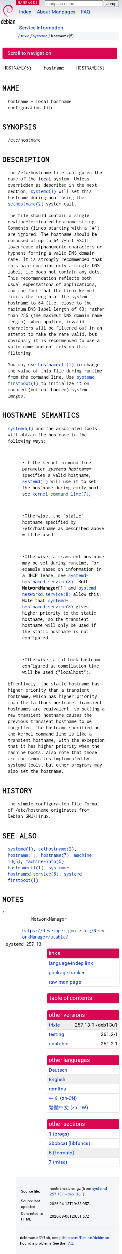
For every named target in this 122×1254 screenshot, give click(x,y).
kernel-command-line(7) (61, 494)
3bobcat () (69, 1143)
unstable (58, 1044)
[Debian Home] (8, 12)
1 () (59, 1134)
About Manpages (56, 12)
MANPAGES (28, 2)
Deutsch (58, 1070)
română (57, 1089)
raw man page (65, 982)
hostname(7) (55, 855)
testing (56, 1034)
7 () (58, 1162)
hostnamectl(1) (56, 364)
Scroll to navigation (29, 53)
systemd (40, 36)
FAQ (85, 12)
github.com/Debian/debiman (83, 1238)
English (57, 1079)
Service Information (41, 28)
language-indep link (71, 963)
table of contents (70, 998)
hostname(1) (22, 855)
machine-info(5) (45, 861)
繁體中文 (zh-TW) (68, 1108)
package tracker (66, 973)
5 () (61, 1153)
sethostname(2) (25, 203)
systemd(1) (43, 191)
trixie (25, 36)
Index (25, 12)
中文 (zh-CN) (63, 1098)
